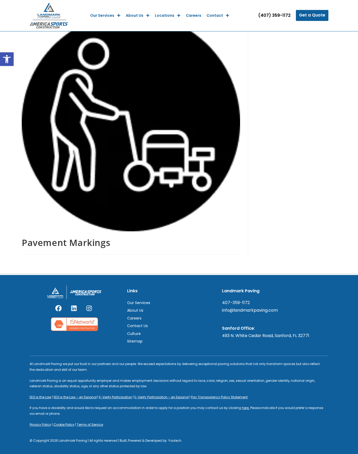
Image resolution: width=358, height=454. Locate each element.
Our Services (102, 15)
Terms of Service (90, 424)
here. (245, 408)
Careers (193, 15)
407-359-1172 (236, 303)
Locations (164, 15)
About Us (134, 15)
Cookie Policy (63, 424)
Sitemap (135, 341)
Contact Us (137, 325)
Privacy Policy (40, 424)
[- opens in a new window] (59, 308)
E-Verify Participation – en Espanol (161, 397)
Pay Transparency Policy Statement (219, 397)
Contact (215, 15)
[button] (7, 59)
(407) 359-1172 (274, 15)
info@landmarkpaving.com (250, 310)
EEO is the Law (40, 397)
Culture (134, 333)
